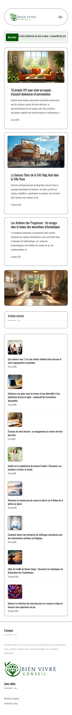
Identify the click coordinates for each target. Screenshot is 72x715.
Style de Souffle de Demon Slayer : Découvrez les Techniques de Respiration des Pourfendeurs (35, 570)
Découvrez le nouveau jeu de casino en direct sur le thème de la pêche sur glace (35, 502)
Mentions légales (11, 698)
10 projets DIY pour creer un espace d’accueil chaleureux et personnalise (31, 91)
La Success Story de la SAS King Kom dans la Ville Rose (35, 176)
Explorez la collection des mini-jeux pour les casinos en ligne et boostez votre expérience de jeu (35, 605)
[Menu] (60, 17)
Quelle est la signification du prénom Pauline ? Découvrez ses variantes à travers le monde (35, 467)
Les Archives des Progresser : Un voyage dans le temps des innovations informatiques (35, 224)
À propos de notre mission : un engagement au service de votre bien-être (35, 433)
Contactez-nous (11, 703)
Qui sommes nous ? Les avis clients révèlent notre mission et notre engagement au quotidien (34, 360)
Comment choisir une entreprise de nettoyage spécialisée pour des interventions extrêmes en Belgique (35, 536)
